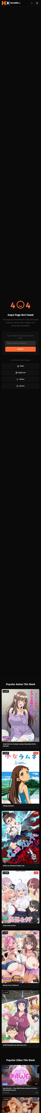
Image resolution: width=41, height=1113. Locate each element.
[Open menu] (37, 3)
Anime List (22, 373)
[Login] (32, 3)
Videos (21, 379)
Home (22, 366)
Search (20, 349)
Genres (21, 386)
